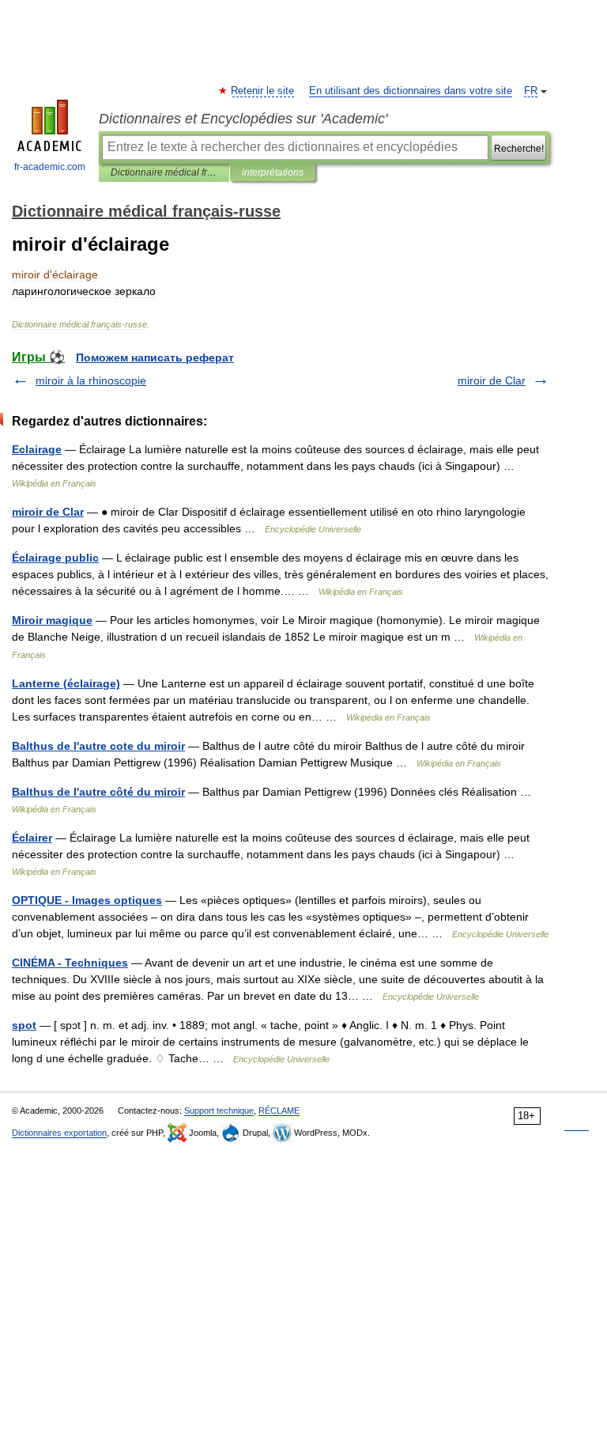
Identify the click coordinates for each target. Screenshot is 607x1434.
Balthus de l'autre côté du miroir (98, 791)
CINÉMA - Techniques (70, 962)
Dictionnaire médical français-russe (164, 172)
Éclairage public (55, 557)
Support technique (219, 1110)
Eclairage (37, 449)
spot (24, 1025)
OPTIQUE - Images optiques (87, 900)
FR (530, 90)
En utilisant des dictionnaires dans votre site (410, 90)
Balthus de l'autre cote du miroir (98, 746)
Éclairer (32, 837)
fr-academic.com (49, 166)
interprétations (273, 172)
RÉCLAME (279, 1110)
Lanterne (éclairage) (66, 683)
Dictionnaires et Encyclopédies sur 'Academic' (243, 119)
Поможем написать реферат (155, 357)
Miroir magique (52, 620)
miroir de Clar (492, 380)
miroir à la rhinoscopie (91, 380)
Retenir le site (263, 90)
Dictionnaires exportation (59, 1132)
